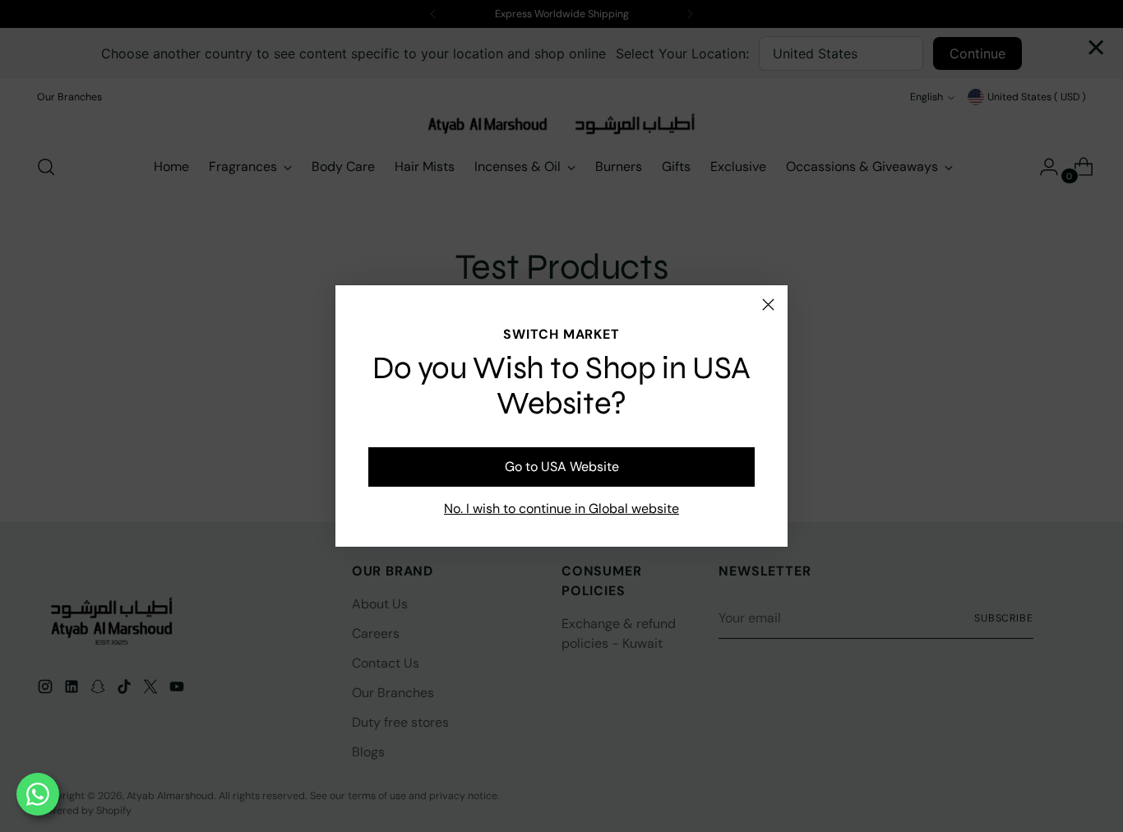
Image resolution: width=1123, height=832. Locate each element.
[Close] (768, 304)
